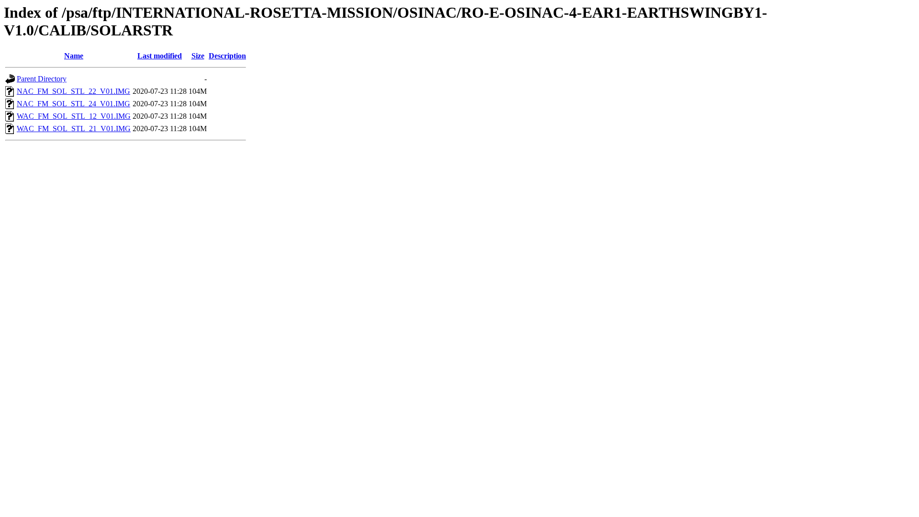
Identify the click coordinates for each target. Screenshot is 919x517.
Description (227, 56)
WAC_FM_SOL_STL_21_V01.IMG (74, 128)
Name (73, 56)
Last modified (159, 56)
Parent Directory (42, 79)
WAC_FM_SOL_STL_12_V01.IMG (74, 116)
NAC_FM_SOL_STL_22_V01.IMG (73, 91)
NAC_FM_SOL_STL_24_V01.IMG (73, 104)
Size (197, 56)
